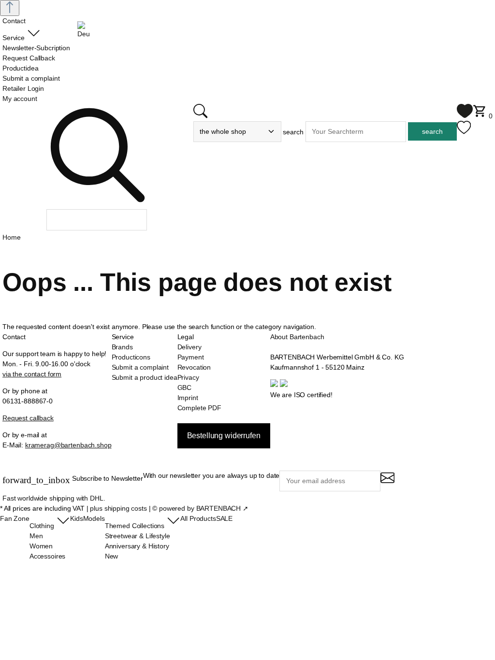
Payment (190, 357)
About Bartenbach (297, 337)
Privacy (188, 377)
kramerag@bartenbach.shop (68, 445)
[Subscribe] (387, 482)
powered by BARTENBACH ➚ (203, 508)
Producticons (131, 357)
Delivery (189, 347)
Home (11, 237)
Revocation (194, 367)
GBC (184, 387)
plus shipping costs (118, 508)
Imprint (187, 398)
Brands (122, 347)
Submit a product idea (144, 377)
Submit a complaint (140, 367)
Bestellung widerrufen (224, 435)
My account (19, 98)
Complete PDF (199, 408)
